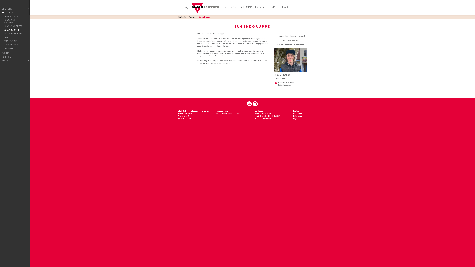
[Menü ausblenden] (3, 3)
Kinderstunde (11, 16)
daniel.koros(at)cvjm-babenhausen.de (286, 83)
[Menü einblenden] (180, 7)
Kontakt (296, 111)
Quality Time (10, 41)
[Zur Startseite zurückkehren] (205, 4)
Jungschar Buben (13, 26)
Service (285, 7)
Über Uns (230, 7)
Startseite (182, 17)
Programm (245, 7)
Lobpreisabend (11, 44)
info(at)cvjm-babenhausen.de (227, 113)
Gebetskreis (10, 48)
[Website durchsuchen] (186, 7)
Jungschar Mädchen (10, 21)
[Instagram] (255, 103)
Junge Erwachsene (14, 33)
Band (6, 37)
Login (295, 118)
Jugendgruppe (11, 30)
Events (259, 7)
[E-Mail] (249, 103)
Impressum (297, 113)
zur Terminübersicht (290, 41)
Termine (272, 7)
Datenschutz (298, 116)
